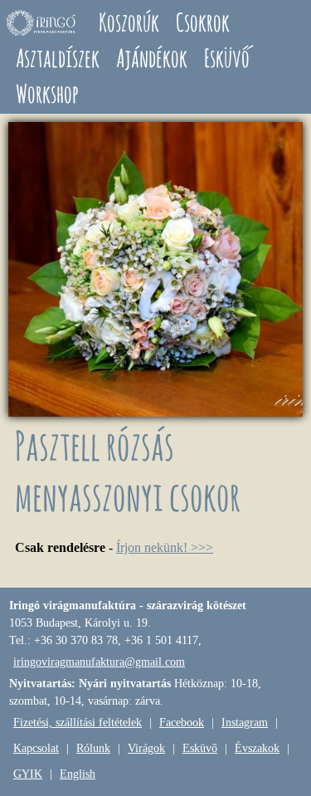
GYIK (27, 774)
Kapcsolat (36, 748)
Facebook (181, 722)
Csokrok (203, 22)
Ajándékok (151, 57)
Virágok (146, 748)
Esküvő (227, 57)
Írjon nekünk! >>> (164, 547)
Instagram (244, 722)
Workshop (47, 93)
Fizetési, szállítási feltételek (77, 722)
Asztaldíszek (58, 57)
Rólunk (93, 748)
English (77, 774)
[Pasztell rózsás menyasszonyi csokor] (155, 412)
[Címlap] (41, 22)
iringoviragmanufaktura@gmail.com (99, 662)
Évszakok (257, 748)
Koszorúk (129, 22)
